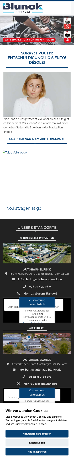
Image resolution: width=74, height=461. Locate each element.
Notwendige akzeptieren (37, 433)
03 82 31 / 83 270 (39, 376)
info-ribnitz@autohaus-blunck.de (39, 279)
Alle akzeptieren (37, 451)
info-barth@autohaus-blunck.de (39, 369)
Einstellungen (37, 442)
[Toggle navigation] (67, 8)
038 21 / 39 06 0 (40, 286)
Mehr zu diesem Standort (40, 293)
